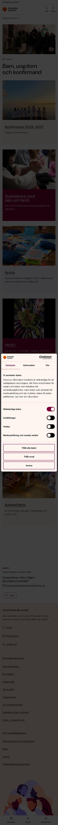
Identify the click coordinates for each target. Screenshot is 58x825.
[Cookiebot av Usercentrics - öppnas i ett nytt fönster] (42, 357)
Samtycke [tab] (10, 365)
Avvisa (29, 465)
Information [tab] (29, 365)
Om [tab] (47, 365)
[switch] (51, 418)
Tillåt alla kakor (29, 448)
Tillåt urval (29, 456)
